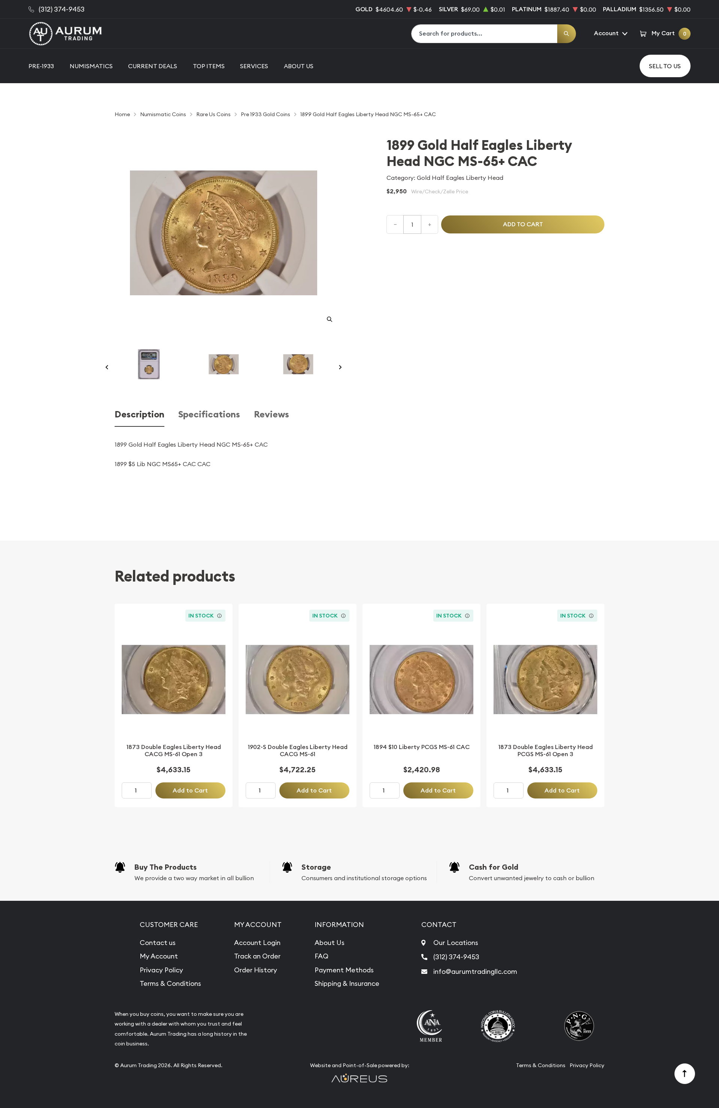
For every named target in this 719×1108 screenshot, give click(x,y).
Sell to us (665, 66)
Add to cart (523, 224)
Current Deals (152, 66)
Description (139, 414)
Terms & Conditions (170, 983)
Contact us (158, 942)
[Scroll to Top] (684, 1073)
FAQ (321, 956)
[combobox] (484, 33)
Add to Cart (190, 790)
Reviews (271, 414)
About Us (298, 66)
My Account (159, 956)
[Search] (566, 33)
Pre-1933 (41, 66)
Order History (255, 970)
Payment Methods (344, 970)
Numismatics (91, 66)
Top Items (209, 66)
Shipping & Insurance (347, 983)
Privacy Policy (161, 970)
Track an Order (257, 956)
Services (254, 66)
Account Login (257, 942)
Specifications (209, 414)
